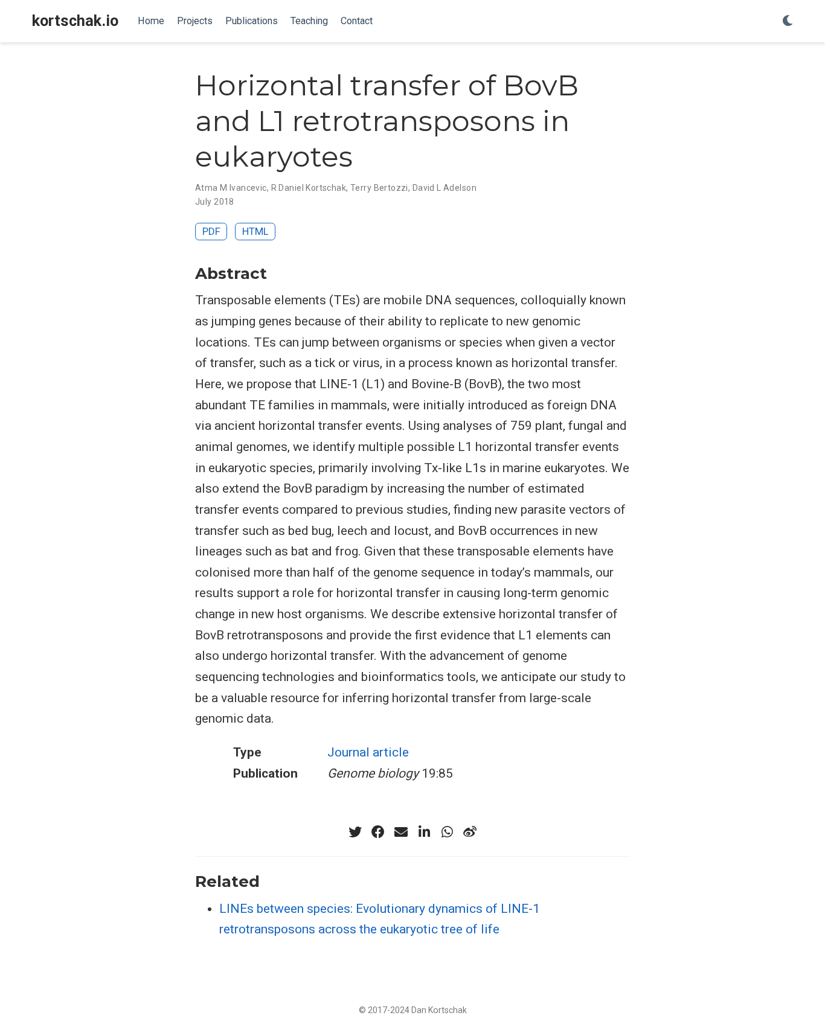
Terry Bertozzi (379, 188)
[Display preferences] (787, 21)
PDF (211, 231)
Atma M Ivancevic (231, 188)
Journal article (368, 752)
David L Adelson (444, 188)
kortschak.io (75, 21)
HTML (255, 231)
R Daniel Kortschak (309, 188)
